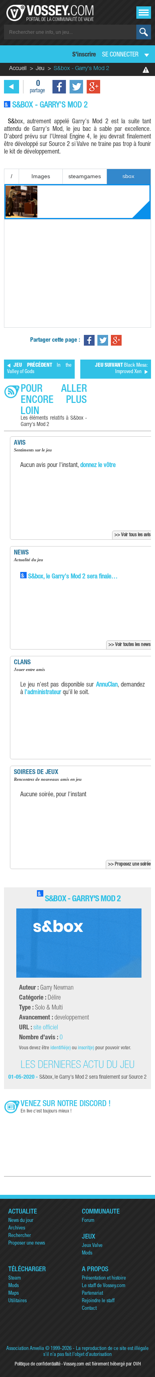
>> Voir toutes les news (129, 644)
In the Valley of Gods (39, 369)
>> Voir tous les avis (132, 535)
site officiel (45, 1028)
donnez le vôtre (98, 466)
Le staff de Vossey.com (103, 1286)
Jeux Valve (92, 1246)
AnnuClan (107, 685)
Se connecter (120, 55)
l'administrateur (43, 693)
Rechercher (19, 1236)
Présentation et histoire (104, 1278)
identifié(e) (60, 1048)
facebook (59, 86)
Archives (16, 1228)
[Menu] (143, 12)
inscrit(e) (86, 1048)
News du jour (20, 1220)
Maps (13, 1293)
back (11, 86)
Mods (87, 1253)
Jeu (40, 69)
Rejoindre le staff (98, 1301)
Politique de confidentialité (37, 1364)
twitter (76, 86)
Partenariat (92, 1293)
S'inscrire (84, 55)
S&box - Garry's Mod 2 (82, 899)
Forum (88, 1220)
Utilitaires (17, 1301)
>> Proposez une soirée (129, 864)
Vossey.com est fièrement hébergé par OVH (102, 1364)
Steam (14, 1278)
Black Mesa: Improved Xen (121, 369)
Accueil (18, 69)
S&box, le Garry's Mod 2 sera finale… (72, 577)
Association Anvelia (25, 1349)
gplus (93, 86)
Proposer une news (26, 1243)
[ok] (143, 32)
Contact (89, 1308)
